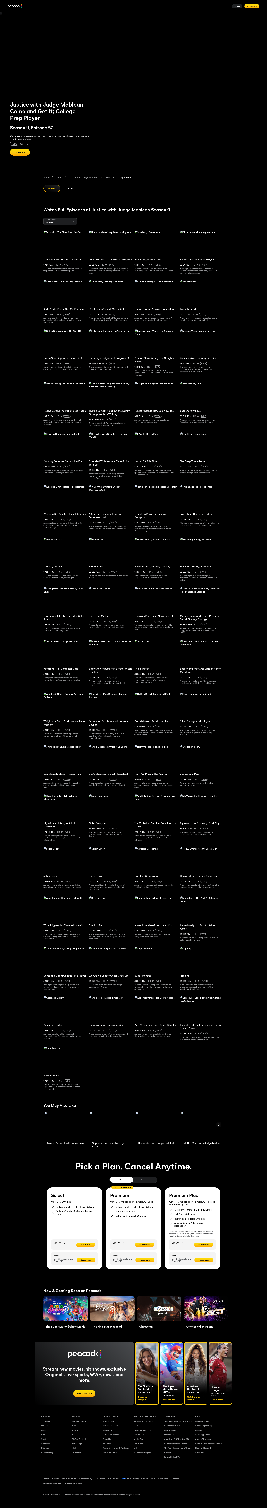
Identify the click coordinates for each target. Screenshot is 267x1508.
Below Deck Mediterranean (176, 1443)
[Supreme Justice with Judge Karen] (111, 1125)
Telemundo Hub (110, 1452)
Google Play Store (203, 1439)
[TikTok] (206, 1477)
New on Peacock (110, 1425)
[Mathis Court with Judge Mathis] (203, 1125)
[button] (65, 1308)
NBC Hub (107, 1443)
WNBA (75, 1430)
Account (199, 1430)
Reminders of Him (172, 1425)
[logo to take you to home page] (15, 6)
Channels (45, 1443)
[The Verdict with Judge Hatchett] (157, 1125)
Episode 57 (126, 177)
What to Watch (109, 1421)
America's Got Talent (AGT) (176, 1439)
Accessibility (85, 1478)
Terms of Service (51, 1478)
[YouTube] (213, 1477)
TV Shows (45, 1421)
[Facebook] (199, 1477)
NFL (74, 1434)
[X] (199, 1484)
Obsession (169, 1434)
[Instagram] (220, 1477)
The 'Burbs (138, 1443)
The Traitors (139, 1434)
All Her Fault (139, 1439)
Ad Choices (114, 1478)
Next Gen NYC (170, 1430)
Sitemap (45, 1448)
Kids (43, 1434)
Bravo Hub (107, 1439)
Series (59, 177)
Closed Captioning (203, 1425)
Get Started (252, 6)
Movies (44, 1425)
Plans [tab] (121, 1180)
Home (46, 177)
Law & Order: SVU (172, 1457)
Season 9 (109, 177)
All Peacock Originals (143, 1452)
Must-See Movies (111, 1434)
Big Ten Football (79, 1439)
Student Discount (203, 1448)
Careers (175, 1478)
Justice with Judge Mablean (83, 177)
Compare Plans (202, 1421)
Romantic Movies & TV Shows (116, 1448)
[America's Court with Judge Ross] (66, 1125)
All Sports (76, 1452)
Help (153, 1478)
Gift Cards (199, 1452)
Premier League (79, 1421)
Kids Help (163, 1478)
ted (135, 1448)
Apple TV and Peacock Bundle (208, 1443)
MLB (74, 1448)
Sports (44, 1439)
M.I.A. (136, 1425)
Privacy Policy (69, 1478)
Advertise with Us (52, 1483)
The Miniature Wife (142, 1430)
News (43, 1430)
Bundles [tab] (144, 1180)
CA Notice (100, 1478)
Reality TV (107, 1430)
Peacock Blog (47, 1452)
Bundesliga (77, 1443)
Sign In (237, 6)
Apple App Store (202, 1434)
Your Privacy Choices (137, 1478)
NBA (74, 1425)
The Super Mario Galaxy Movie (178, 1421)
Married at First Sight (143, 1421)
